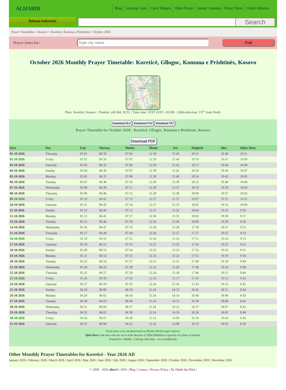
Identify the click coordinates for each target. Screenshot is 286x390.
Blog (118, 8)
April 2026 (73, 360)
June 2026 (104, 360)
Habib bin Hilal (185, 369)
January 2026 (17, 360)
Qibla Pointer (184, 8)
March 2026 (56, 360)
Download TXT (165, 123)
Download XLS (121, 123)
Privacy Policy (159, 369)
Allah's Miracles (257, 8)
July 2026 (119, 360)
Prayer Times (233, 8)
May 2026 (89, 360)
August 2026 (136, 360)
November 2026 (199, 360)
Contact (142, 369)
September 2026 (156, 360)
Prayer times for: (26, 43)
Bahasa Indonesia (42, 21)
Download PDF (143, 141)
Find (248, 42)
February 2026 (37, 360)
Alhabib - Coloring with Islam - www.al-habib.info (150, 339)
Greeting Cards (136, 8)
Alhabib (28, 8)
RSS (124, 369)
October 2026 (178, 360)
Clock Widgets (160, 8)
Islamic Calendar (209, 8)
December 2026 (222, 360)
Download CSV (143, 123)
